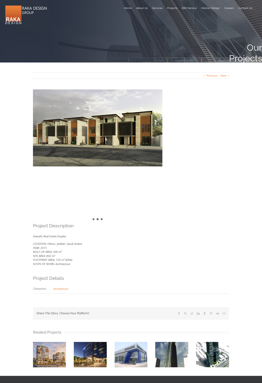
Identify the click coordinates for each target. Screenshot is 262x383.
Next (223, 75)
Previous (212, 75)
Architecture (60, 289)
